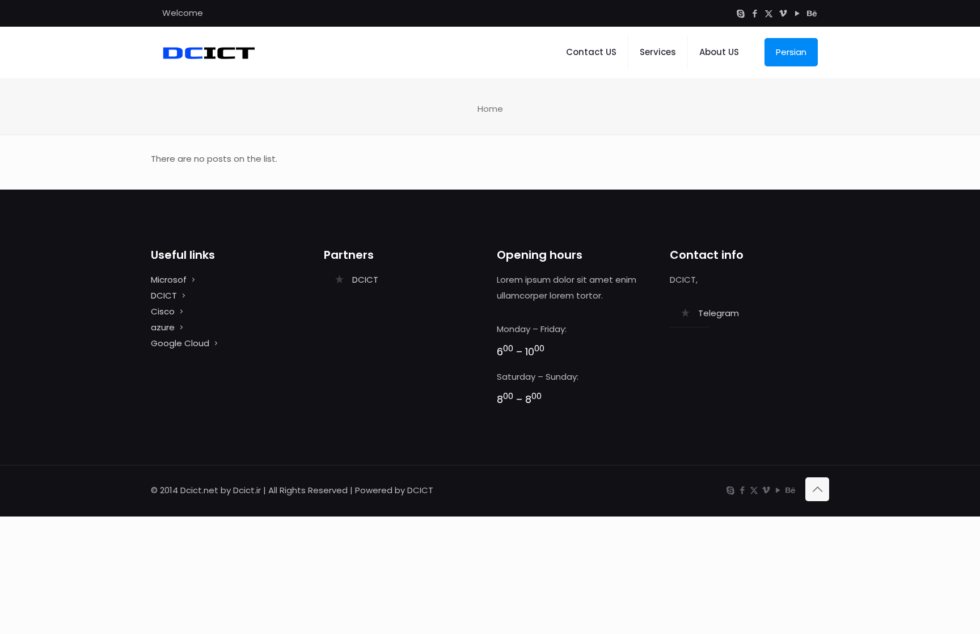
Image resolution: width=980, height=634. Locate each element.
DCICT (164, 295)
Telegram (718, 313)
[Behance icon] (811, 13)
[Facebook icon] (754, 13)
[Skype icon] (740, 13)
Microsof (169, 279)
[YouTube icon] (797, 13)
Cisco (163, 311)
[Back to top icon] (817, 489)
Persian (791, 52)
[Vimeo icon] (783, 13)
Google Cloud (180, 343)
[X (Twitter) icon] (768, 13)
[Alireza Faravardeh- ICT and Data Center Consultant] (208, 52)
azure (163, 327)
